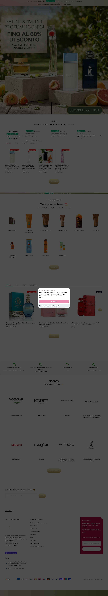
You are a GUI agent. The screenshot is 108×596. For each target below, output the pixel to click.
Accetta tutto (54, 301)
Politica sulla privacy (44, 305)
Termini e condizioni (56, 305)
